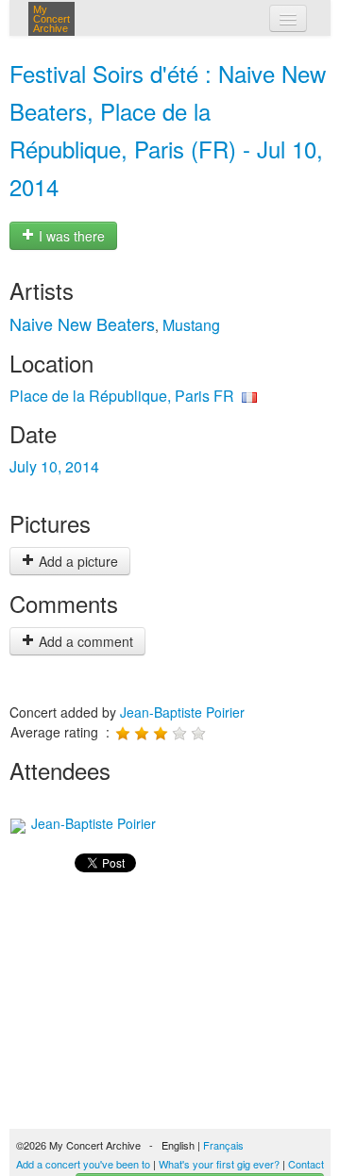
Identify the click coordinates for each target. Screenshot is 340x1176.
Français (223, 1144)
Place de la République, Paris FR (121, 395)
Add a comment (84, 641)
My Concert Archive (51, 19)
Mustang (191, 325)
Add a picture (76, 561)
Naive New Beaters (82, 323)
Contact (306, 1163)
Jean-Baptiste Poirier (182, 712)
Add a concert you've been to (83, 1163)
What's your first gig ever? (219, 1163)
